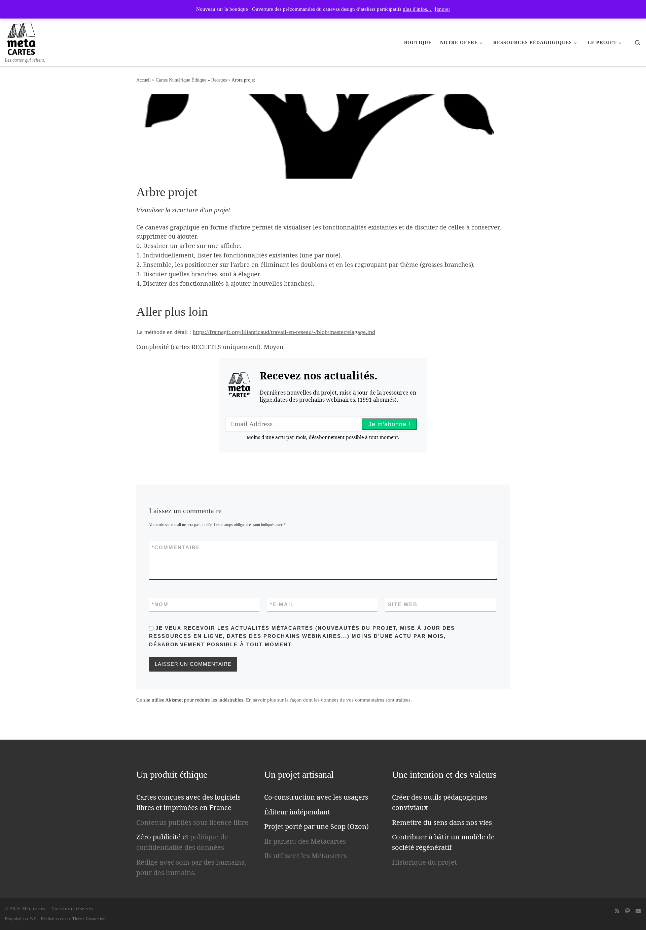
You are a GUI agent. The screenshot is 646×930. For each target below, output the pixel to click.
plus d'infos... (417, 9)
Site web (403, 604)
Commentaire (176, 547)
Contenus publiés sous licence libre (192, 822)
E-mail (282, 604)
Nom (160, 604)
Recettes (219, 80)
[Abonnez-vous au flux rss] (617, 911)
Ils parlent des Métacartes (305, 841)
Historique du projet (424, 862)
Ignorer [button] (442, 9)
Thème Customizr (88, 919)
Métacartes (33, 908)
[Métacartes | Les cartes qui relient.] (21, 37)
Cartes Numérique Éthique (181, 80)
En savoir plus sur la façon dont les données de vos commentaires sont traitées (328, 700)
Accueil (143, 80)
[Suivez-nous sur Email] (638, 911)
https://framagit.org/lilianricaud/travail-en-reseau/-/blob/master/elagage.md (284, 332)
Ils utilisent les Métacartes (305, 855)
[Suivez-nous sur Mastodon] (627, 911)
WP (33, 919)
